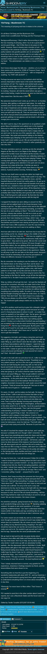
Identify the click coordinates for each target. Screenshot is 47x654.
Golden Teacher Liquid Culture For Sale (18, 607)
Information (6, 619)
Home (3, 7)
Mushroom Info (13, 7)
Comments (17, 619)
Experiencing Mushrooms (30, 7)
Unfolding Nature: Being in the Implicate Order (22, 609)
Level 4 (11, 10)
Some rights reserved (36, 649)
